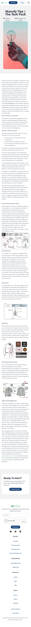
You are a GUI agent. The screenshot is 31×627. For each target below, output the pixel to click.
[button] (28, 2)
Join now (13, 2)
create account (15, 489)
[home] (4, 3)
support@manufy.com (8, 456)
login (22, 2)
